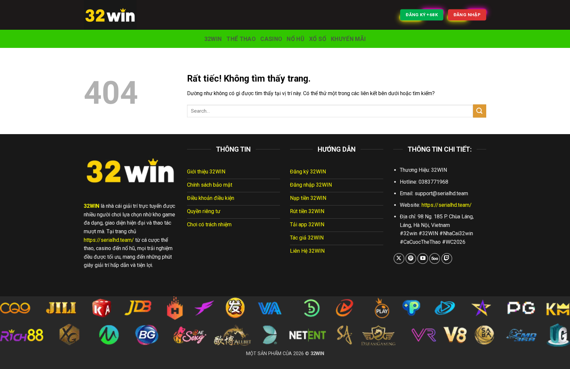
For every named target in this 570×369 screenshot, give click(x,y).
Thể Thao (241, 39)
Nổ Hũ (295, 39)
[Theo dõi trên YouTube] (422, 258)
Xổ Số (317, 39)
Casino (271, 39)
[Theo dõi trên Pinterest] (410, 258)
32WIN (213, 39)
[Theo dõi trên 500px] (434, 258)
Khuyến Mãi (348, 39)
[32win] (117, 15)
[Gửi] (479, 110)
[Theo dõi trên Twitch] (446, 258)
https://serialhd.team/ (109, 240)
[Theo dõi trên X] (399, 258)
